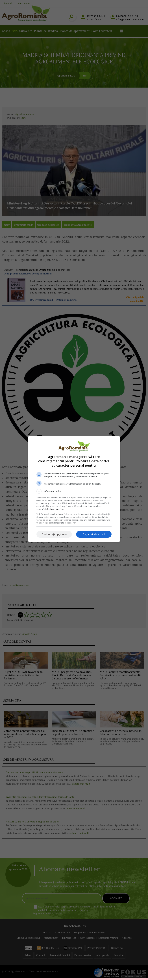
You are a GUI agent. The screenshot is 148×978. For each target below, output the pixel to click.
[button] (74, 491)
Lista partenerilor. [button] (55, 509)
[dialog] (74, 489)
